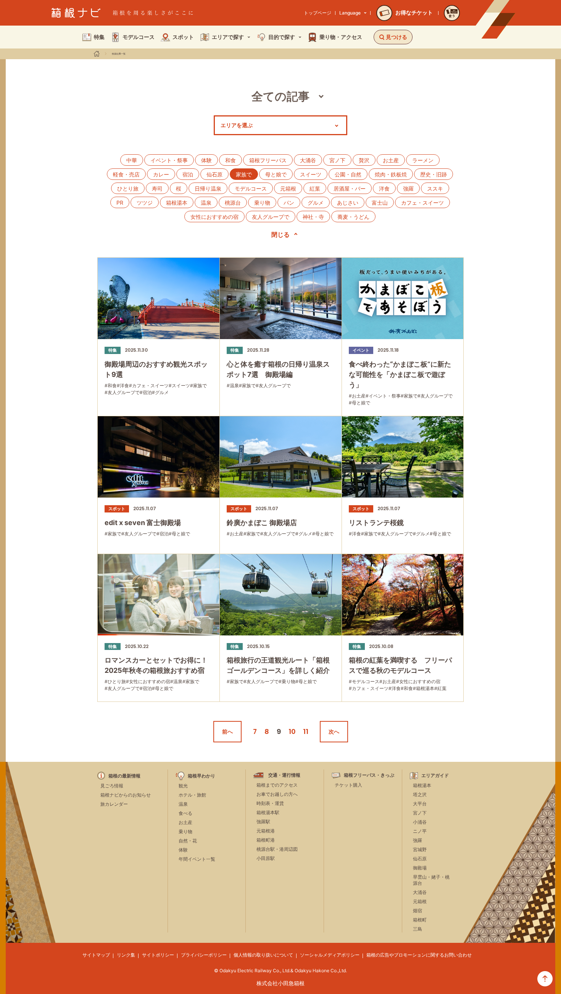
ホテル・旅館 (192, 795)
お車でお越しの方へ (277, 794)
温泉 (206, 202)
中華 (131, 160)
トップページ (317, 13)
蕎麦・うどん (353, 216)
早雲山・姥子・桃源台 (431, 880)
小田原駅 (265, 858)
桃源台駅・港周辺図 (277, 849)
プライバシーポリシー (204, 955)
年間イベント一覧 (197, 859)
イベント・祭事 (169, 160)
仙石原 (214, 174)
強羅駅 (263, 821)
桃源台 (233, 202)
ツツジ (145, 202)
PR (119, 202)
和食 (230, 160)
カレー (161, 174)
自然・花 (188, 841)
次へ (334, 731)
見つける (396, 37)
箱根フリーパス (268, 160)
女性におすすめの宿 (214, 216)
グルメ (316, 202)
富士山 (380, 202)
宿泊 (187, 174)
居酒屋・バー (350, 188)
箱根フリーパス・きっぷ (369, 775)
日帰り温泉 (208, 188)
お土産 (391, 160)
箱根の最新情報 (124, 776)
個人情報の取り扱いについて (263, 955)
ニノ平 (420, 831)
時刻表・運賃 (270, 803)
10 (292, 731)
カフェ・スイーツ (422, 202)
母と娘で (276, 174)
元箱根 (288, 188)
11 (305, 731)
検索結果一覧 (119, 53)
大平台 (420, 804)
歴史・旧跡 (433, 174)
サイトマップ (96, 955)
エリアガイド (435, 775)
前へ (227, 731)
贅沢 (364, 160)
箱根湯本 (176, 202)
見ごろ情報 (111, 786)
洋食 (384, 188)
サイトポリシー (158, 955)
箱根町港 (265, 840)
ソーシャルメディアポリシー (329, 955)
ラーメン (423, 160)
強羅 (408, 188)
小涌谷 (420, 822)
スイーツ (310, 174)
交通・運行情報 (284, 775)
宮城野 (420, 849)
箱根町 (420, 920)
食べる (185, 813)
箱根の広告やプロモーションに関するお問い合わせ (419, 955)
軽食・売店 (126, 174)
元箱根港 (265, 831)
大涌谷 (308, 160)
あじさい (347, 202)
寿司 (157, 188)
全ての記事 (280, 96)
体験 (206, 160)
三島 (417, 929)
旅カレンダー (114, 804)
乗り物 (262, 202)
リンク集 (126, 955)
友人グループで (270, 216)
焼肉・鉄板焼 (391, 174)
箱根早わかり (201, 776)
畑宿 (417, 910)
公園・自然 (348, 174)
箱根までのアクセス (277, 785)
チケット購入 (348, 785)
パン (289, 202)
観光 (183, 786)
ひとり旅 (128, 188)
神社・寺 (313, 216)
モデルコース (251, 188)
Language (350, 13)
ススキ (435, 188)
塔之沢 (420, 794)
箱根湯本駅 (267, 812)
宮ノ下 (337, 160)
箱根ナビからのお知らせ (125, 795)
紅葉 (315, 188)
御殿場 (420, 868)
